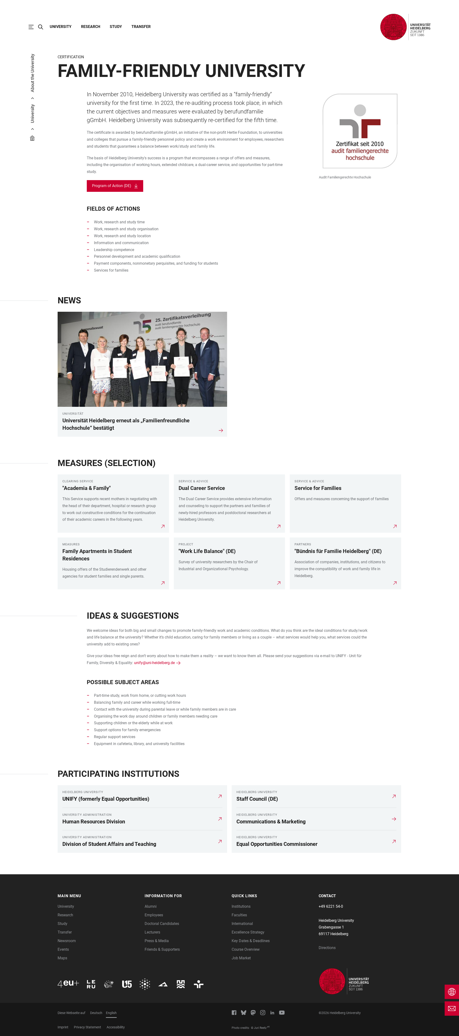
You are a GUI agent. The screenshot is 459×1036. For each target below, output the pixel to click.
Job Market (241, 958)
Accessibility (116, 1027)
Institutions (241, 906)
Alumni (151, 906)
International (242, 923)
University (60, 26)
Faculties (239, 915)
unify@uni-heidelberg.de (154, 662)
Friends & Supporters (162, 949)
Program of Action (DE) (111, 185)
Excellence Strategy (248, 932)
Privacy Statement (87, 1027)
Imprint (63, 1027)
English (111, 1013)
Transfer (141, 26)
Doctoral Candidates (162, 923)
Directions (327, 947)
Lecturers (152, 932)
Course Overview (246, 949)
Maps (62, 958)
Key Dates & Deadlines (251, 941)
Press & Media (157, 941)
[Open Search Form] (43, 27)
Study (116, 26)
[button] (99, 896)
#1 (268, 1027)
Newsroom (67, 941)
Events (63, 949)
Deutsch (96, 1013)
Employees (154, 915)
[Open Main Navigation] (33, 27)
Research (90, 26)
